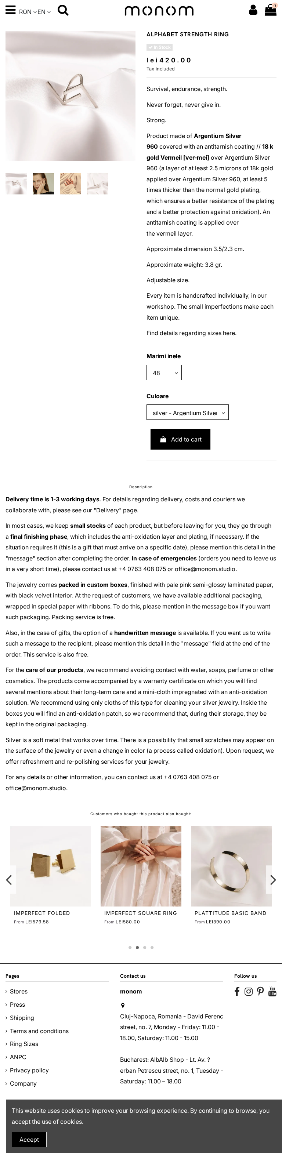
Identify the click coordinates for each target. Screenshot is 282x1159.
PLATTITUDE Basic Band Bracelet (231, 916)
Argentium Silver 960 (211, 179)
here (229, 333)
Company (23, 1083)
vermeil (166, 233)
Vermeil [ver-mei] (184, 157)
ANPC (18, 1057)
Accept (29, 1139)
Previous (9, 879)
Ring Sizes (24, 1043)
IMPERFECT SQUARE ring (140, 913)
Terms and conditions (39, 1031)
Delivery (107, 510)
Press (17, 1004)
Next (273, 879)
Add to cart (186, 439)
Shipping (22, 1017)
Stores (19, 991)
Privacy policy (29, 1070)
